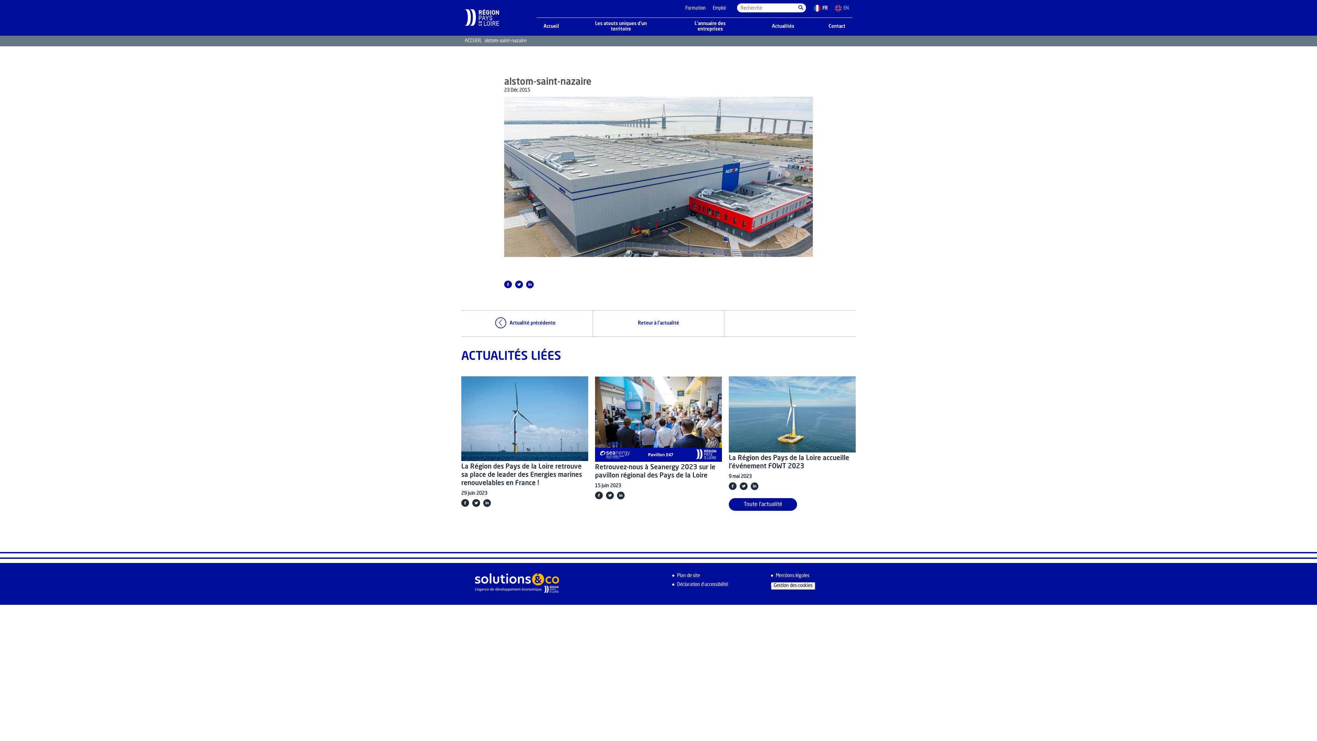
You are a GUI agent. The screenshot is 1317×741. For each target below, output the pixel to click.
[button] (801, 7)
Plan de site (688, 576)
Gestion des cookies (793, 586)
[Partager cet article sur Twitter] (518, 284)
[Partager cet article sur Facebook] (507, 284)
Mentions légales (792, 576)
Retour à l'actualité (658, 323)
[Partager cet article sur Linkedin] (529, 284)
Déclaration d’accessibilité (702, 585)
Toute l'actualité (763, 504)
